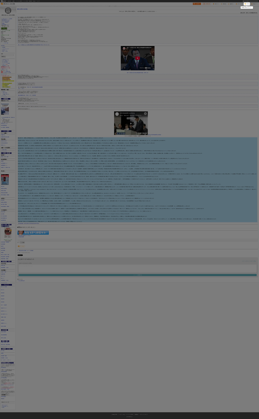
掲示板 (248, 3)
